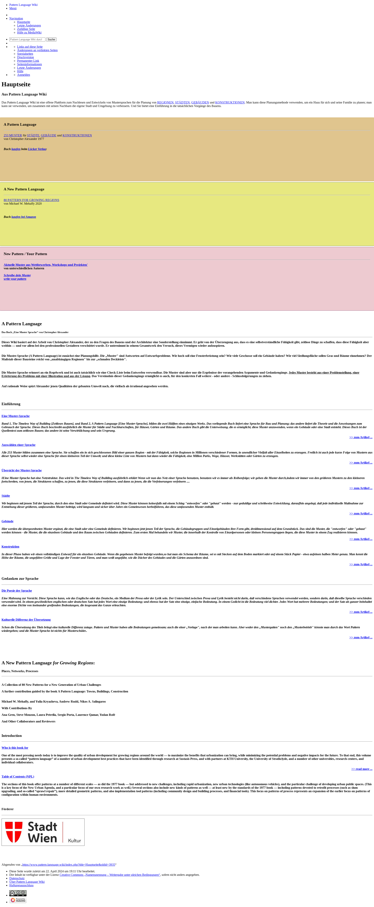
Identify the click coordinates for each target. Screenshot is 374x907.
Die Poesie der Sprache (17, 590)
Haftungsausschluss (21, 885)
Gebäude (7, 521)
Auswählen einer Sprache (18, 444)
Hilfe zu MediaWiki (29, 32)
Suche (51, 39)
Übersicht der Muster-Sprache (22, 470)
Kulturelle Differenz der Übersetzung (26, 619)
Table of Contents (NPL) (18, 776)
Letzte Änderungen (29, 25)
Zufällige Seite (26, 29)
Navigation (16, 18)
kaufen (15, 149)
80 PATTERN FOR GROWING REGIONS (31, 200)
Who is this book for (15, 747)
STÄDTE (33, 135)
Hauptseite (23, 22)
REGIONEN (165, 102)
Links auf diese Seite (30, 46)
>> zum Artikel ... (360, 437)
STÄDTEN (182, 102)
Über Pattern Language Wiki (27, 881)
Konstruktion (10, 546)
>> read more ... (361, 769)
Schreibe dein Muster (17, 275)
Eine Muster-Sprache (16, 416)
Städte (6, 495)
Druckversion (25, 57)
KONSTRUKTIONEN (230, 102)
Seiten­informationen (29, 64)
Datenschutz (17, 878)
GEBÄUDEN (200, 102)
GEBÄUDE (48, 135)
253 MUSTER (13, 135)
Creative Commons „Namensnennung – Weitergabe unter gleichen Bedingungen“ (110, 874)
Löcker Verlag (37, 149)
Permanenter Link (28, 60)
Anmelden (23, 74)
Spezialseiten (25, 53)
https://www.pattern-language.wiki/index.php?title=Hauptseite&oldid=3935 (68, 864)
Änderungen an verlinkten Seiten (37, 50)
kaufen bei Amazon (23, 216)
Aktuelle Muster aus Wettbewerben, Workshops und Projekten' (46, 264)
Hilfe (20, 71)
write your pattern (15, 278)
